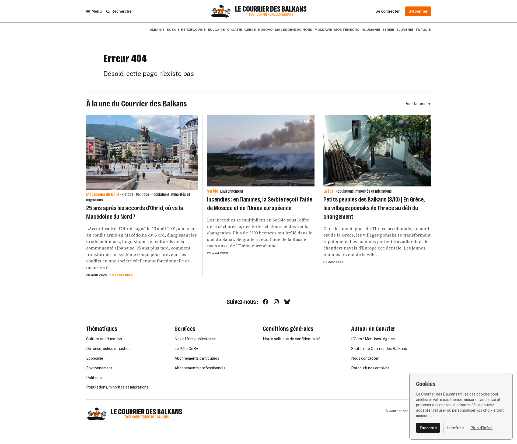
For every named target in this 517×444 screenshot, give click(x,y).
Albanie (157, 29)
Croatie (234, 29)
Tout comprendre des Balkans (271, 14)
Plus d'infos (481, 428)
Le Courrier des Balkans (271, 9)
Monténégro (346, 29)
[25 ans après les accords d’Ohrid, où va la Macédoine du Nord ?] (142, 152)
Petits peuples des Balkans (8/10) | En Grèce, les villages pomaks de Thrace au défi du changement (374, 208)
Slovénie (404, 29)
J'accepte (428, 428)
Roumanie (371, 29)
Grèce (250, 29)
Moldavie (323, 29)
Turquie (423, 29)
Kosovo (265, 29)
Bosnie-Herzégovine (186, 29)
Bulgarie (216, 29)
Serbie (388, 29)
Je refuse (455, 428)
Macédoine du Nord (293, 29)
